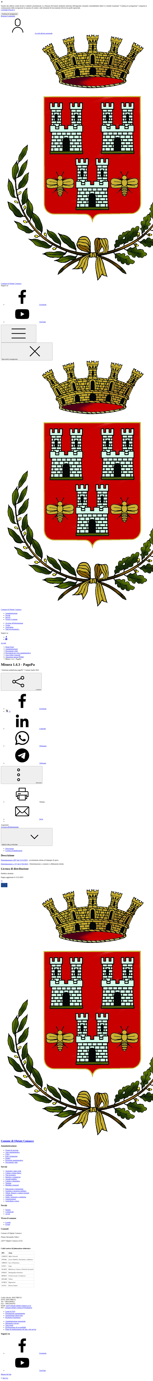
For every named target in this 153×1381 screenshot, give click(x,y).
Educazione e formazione (14, 1189)
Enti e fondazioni (11, 1156)
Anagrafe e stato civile (13, 1171)
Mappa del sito (6, 1374)
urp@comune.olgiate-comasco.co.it (18, 1306)
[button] (11, 613)
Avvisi (7, 1214)
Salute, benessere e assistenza (15, 1197)
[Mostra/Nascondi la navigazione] (18, 334)
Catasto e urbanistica (12, 1181)
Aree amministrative (12, 1152)
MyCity (5, 1378)
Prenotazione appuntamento (15, 1313)
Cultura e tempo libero (13, 1173)
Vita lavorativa (10, 1175)
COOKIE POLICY (8, 10)
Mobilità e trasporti (12, 1185)
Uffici (7, 1154)
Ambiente (8, 1195)
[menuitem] (25, 709)
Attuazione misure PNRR (14, 657)
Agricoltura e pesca (12, 1201)
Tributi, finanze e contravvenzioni (17, 1193)
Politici (7, 1158)
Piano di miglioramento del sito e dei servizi (20, 1329)
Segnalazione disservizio (14, 1315)
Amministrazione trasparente (15, 1321)
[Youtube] (6, 639)
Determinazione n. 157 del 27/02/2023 (14, 864)
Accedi (3, 643)
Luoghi (8, 1222)
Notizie (8, 1210)
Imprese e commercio (12, 1177)
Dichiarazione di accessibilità (15, 1327)
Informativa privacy (12, 1323)
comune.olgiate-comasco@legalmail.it (18, 1308)
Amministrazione (11, 649)
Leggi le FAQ (10, 1311)
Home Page (9, 647)
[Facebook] (6, 637)
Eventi (7, 1224)
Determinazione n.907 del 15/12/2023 (14, 860)
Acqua (7, 625)
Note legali (9, 1325)
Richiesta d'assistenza (12, 1317)
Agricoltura (9, 627)
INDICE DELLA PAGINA (10, 845)
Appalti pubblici (11, 1179)
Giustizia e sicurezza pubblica (15, 1191)
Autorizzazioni (10, 1199)
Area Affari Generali (12, 655)
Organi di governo (11, 1150)
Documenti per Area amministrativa (17, 653)
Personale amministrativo (14, 1160)
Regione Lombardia (8, 16)
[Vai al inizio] (2, 881)
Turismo (8, 1183)
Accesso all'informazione (14, 623)
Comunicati (9, 1212)
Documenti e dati (11, 651)
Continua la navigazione (9, 14)
